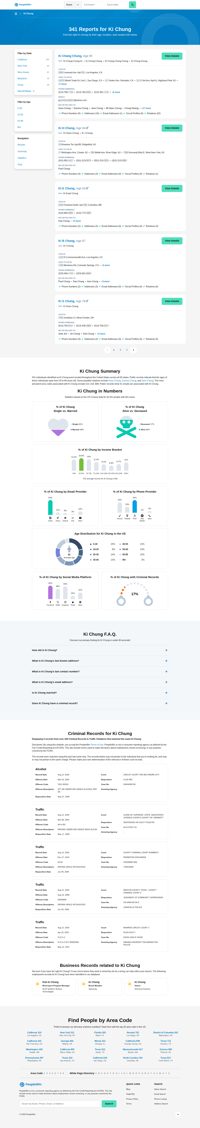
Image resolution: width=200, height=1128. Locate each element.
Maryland (22, 78)
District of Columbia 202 (165, 1032)
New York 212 (67, 1032)
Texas (20, 85)
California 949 (133, 1041)
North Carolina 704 (132, 1058)
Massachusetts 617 (133, 1049)
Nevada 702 (133, 1032)
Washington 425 (34, 1049)
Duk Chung (88, 334)
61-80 (20, 121)
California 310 (34, 1032)
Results (21, 145)
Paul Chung (64, 169)
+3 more (105, 281)
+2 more (116, 92)
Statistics (22, 158)
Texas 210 (67, 1058)
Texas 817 (166, 1058)
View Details (172, 56)
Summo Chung (81, 108)
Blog (128, 1089)
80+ (19, 127)
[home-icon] (16, 13)
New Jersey (23, 72)
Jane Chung (97, 108)
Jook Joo (62, 334)
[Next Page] (133, 350)
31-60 (20, 114)
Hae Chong (64, 221)
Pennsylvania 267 (34, 1058)
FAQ (20, 164)
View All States (24, 91)
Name (69, 5)
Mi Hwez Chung (113, 108)
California (22, 59)
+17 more (146, 108)
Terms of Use (97, 745)
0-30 (20, 108)
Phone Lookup (160, 1099)
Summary (22, 151)
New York (22, 66)
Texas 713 (166, 1041)
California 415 (34, 1041)
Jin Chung (75, 334)
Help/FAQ (130, 1094)
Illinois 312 (100, 1041)
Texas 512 (100, 1049)
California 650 (67, 1049)
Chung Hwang (131, 108)
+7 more (62, 84)
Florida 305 (100, 1032)
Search (109, 1103)
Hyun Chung (64, 108)
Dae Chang (78, 281)
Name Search (160, 1089)
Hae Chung (92, 281)
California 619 (100, 1058)
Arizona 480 (166, 1049)
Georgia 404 (67, 1041)
